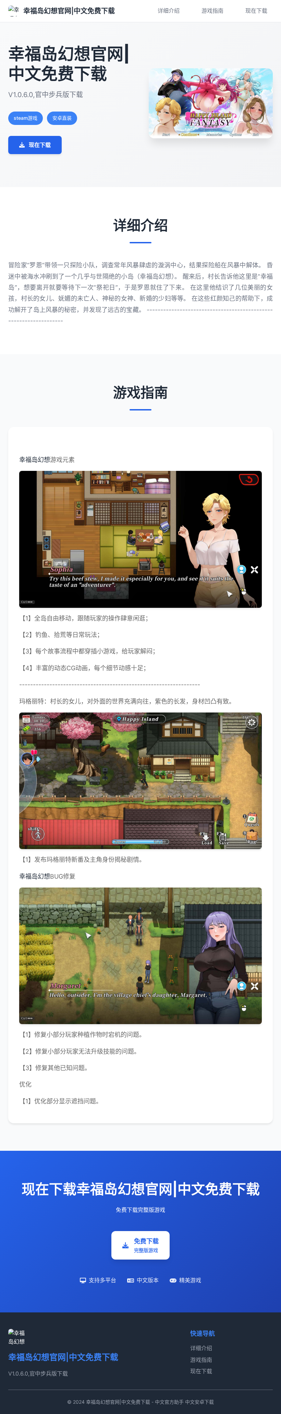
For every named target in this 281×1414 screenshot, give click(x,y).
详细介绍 (169, 10)
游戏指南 (212, 10)
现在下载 (256, 10)
